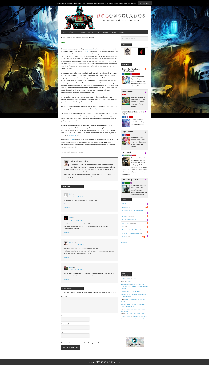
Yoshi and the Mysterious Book (129, 219)
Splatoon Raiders (127, 91)
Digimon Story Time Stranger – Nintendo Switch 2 (132, 70)
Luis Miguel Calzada (125, 279)
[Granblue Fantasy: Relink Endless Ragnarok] (126, 123)
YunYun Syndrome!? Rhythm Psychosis (131, 233)
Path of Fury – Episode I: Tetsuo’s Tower (136, 314)
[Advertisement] (134, 257)
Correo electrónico (66, 324)
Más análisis (124, 242)
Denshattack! (125, 207)
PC (127, 116)
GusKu (70, 194)
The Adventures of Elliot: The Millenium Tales (132, 210)
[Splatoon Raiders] (126, 101)
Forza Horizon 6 (125, 223)
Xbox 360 (63, 42)
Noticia (67, 151)
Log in (119, 362)
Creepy (71, 267)
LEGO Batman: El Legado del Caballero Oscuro (132, 230)
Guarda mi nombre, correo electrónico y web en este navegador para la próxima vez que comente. (87, 343)
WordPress (115, 362)
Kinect (71, 152)
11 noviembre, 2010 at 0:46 (76, 196)
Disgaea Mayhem (127, 132)
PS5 (125, 116)
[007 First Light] (126, 162)
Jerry (70, 217)
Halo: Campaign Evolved (130, 180)
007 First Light (127, 152)
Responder (66, 208)
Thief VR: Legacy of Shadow (138, 291)
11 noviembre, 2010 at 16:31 (76, 245)
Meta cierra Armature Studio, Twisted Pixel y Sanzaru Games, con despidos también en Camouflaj (134, 286)
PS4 (123, 116)
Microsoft (75, 152)
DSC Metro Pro (100, 362)
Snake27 (71, 242)
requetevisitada (88, 49)
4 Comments (81, 45)
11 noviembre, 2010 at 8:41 (76, 220)
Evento (68, 152)
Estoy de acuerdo (145, 3)
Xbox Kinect (80, 152)
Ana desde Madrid (125, 284)
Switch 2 (124, 94)
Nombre (63, 316)
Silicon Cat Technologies (108, 361)
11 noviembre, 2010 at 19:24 (76, 269)
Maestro (134, 279)
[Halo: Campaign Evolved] (126, 189)
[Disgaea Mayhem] (126, 141)
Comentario (64, 296)
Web (62, 332)
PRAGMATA (124, 237)
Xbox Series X (127, 155)
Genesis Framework (108, 362)
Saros (123, 226)
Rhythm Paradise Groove (127, 204)
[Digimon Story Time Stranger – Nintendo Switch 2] (126, 81)
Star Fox (124, 216)
